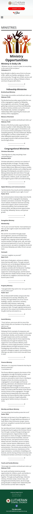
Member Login (16, 8)
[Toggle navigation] (2, 17)
